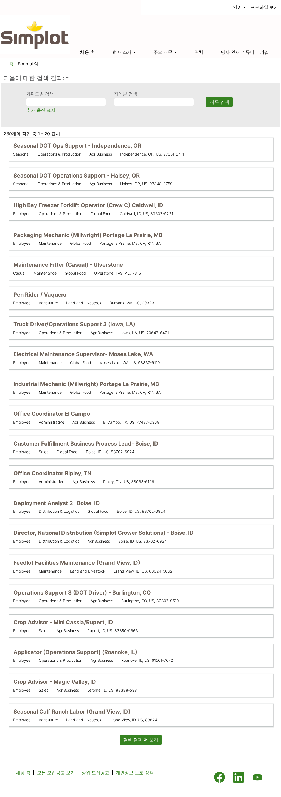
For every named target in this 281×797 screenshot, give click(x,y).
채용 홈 (87, 52)
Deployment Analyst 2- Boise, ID (56, 503)
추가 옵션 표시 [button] (40, 110)
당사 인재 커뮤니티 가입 (245, 52)
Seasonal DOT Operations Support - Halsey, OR (76, 175)
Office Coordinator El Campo (51, 413)
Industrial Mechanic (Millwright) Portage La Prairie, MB (86, 384)
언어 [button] (238, 7)
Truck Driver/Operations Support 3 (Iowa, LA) (74, 324)
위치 (198, 52)
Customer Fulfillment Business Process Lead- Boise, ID (85, 443)
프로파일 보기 (264, 7)
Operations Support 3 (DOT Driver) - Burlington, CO (82, 592)
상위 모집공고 (95, 772)
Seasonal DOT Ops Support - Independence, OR (77, 145)
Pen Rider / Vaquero (39, 294)
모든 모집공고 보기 (56, 772)
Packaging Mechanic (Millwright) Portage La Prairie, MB (87, 235)
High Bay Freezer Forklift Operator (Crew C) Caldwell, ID (88, 205)
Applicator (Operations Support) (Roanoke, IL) (75, 652)
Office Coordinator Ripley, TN (52, 473)
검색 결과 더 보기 (140, 739)
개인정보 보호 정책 (135, 772)
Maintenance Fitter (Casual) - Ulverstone (68, 264)
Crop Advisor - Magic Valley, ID (54, 681)
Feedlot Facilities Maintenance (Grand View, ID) (76, 562)
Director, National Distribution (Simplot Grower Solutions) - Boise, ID (103, 533)
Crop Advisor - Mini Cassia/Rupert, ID (63, 622)
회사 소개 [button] (123, 52)
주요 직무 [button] (163, 52)
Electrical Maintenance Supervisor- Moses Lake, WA (83, 354)
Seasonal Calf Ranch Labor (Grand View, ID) (71, 711)
